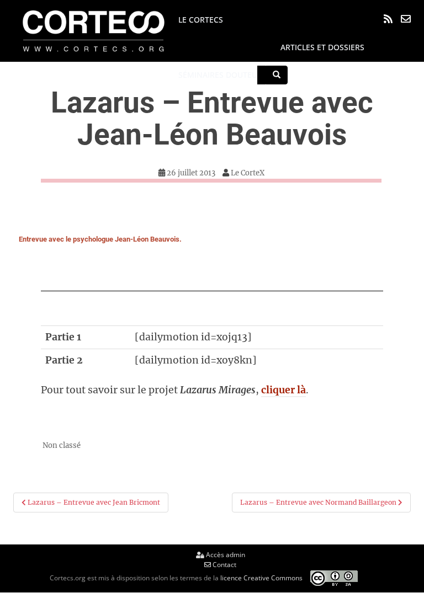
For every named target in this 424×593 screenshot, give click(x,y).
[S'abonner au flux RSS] (388, 18)
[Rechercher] (277, 75)
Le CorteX (247, 173)
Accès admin (224, 554)
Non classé (62, 445)
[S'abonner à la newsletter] (406, 18)
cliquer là (283, 390)
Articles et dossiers (322, 47)
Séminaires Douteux (220, 75)
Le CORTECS (200, 19)
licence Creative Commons (261, 578)
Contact (223, 564)
